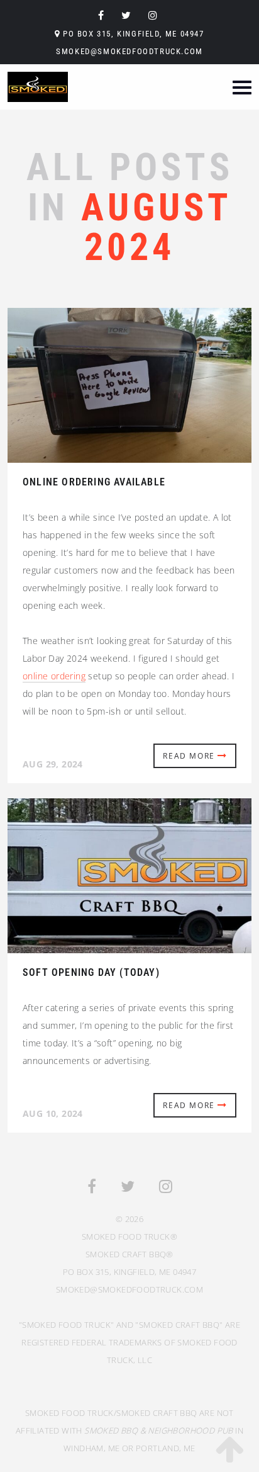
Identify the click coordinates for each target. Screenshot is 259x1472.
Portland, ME (166, 1448)
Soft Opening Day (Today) (91, 972)
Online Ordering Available (94, 482)
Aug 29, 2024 (53, 764)
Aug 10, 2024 (53, 1113)
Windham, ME (91, 1448)
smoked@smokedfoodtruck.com (129, 51)
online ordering (54, 676)
